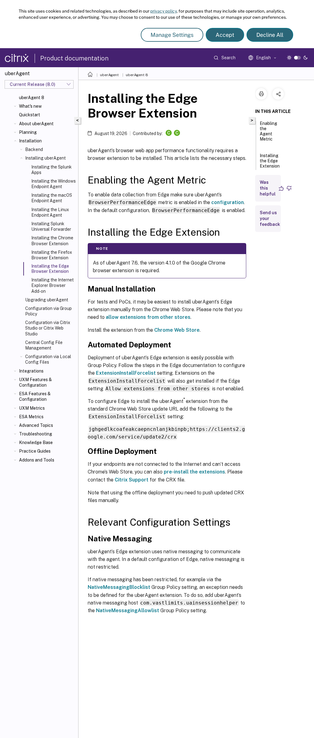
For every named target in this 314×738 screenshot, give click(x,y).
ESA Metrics (31, 416)
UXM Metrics (32, 408)
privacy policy (163, 11)
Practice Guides (35, 451)
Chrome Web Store (177, 330)
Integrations (31, 371)
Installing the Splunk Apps (51, 169)
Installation (30, 140)
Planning (28, 132)
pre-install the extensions (194, 472)
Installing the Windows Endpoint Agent (53, 184)
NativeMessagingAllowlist (127, 610)
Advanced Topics (36, 425)
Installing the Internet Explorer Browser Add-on (52, 285)
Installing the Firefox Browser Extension (51, 255)
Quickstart (29, 114)
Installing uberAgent (45, 158)
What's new (30, 106)
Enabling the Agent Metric (268, 131)
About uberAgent (36, 123)
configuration (227, 202)
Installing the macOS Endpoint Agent (51, 198)
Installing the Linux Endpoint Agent (50, 212)
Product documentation (74, 58)
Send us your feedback (270, 218)
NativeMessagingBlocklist (119, 587)
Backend (34, 149)
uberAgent (109, 75)
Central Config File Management (44, 345)
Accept (225, 35)
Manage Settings (172, 35)
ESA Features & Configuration (35, 396)
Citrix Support (131, 480)
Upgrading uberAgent (46, 299)
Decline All (269, 35)
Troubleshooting (35, 433)
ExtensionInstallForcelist (126, 373)
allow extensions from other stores (148, 317)
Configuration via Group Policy (48, 311)
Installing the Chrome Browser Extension (52, 240)
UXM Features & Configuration (35, 382)
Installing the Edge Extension (270, 160)
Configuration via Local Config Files (48, 359)
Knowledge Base (36, 442)
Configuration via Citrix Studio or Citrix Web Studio (47, 328)
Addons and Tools (36, 460)
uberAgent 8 (31, 97)
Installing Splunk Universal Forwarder (51, 226)
